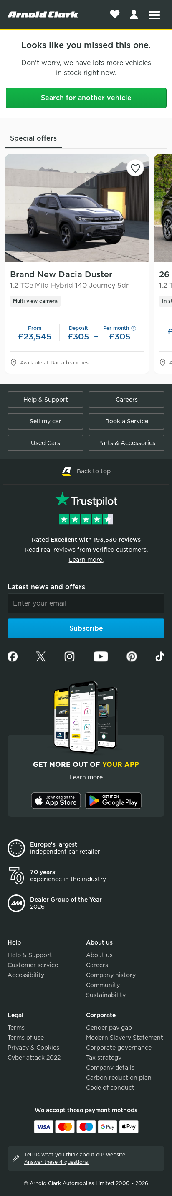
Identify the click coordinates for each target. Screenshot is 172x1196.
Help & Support (45, 399)
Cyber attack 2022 (34, 1057)
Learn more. (86, 559)
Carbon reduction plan (119, 1077)
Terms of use (26, 1037)
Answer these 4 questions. (56, 1162)
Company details (110, 1067)
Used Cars (45, 443)
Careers (127, 399)
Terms (16, 1027)
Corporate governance (119, 1047)
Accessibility (26, 975)
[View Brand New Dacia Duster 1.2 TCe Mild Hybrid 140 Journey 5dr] (77, 208)
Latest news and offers (46, 587)
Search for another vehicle (86, 98)
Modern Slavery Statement (124, 1037)
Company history (111, 975)
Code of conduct (110, 1087)
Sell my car (45, 421)
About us (99, 955)
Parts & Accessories (126, 443)
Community (103, 985)
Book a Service (126, 421)
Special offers (33, 138)
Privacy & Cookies (33, 1047)
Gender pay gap (109, 1027)
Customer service (33, 965)
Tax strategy (103, 1057)
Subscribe (86, 628)
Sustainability (106, 995)
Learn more (86, 777)
